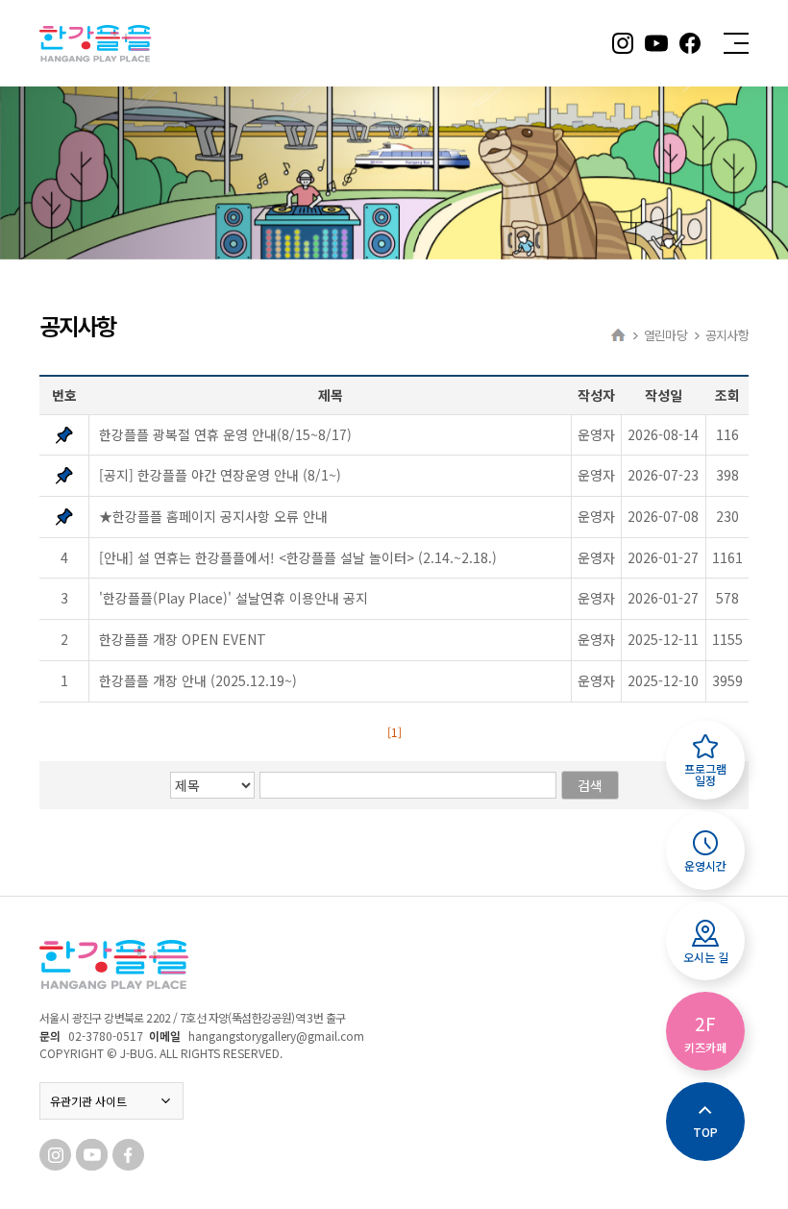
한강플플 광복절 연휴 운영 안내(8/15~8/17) (225, 434)
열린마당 (665, 335)
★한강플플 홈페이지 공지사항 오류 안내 (213, 516)
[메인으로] (618, 335)
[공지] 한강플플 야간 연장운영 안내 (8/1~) (220, 474)
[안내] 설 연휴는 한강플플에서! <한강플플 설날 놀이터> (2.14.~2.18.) (298, 557)
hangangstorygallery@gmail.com (276, 1035)
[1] (394, 732)
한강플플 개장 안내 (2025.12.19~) (198, 680)
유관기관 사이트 (88, 1101)
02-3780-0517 (105, 1035)
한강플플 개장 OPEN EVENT (182, 639)
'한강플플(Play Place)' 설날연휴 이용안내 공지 (233, 597)
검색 (590, 785)
